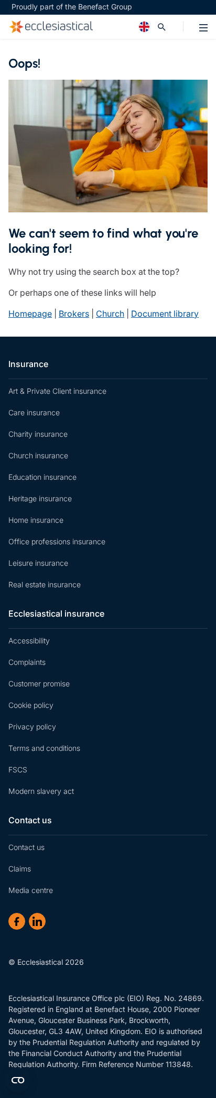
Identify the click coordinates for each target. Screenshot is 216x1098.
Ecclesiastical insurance (56, 613)
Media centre (30, 890)
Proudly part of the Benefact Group (72, 6)
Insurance (28, 364)
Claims (19, 868)
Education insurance (42, 476)
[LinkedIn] (37, 921)
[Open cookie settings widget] (17, 1080)
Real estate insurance (44, 584)
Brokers (74, 313)
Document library (165, 313)
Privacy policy (32, 726)
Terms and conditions (44, 748)
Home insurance (35, 519)
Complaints (27, 662)
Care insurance (34, 412)
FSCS (17, 769)
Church (110, 313)
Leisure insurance (38, 562)
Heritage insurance (40, 498)
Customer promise (39, 683)
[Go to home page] (83, 27)
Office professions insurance (56, 541)
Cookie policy (30, 705)
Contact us (30, 820)
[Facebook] (16, 921)
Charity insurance (38, 433)
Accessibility (29, 640)
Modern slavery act (41, 791)
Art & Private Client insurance (57, 390)
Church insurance (38, 455)
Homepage (30, 313)
